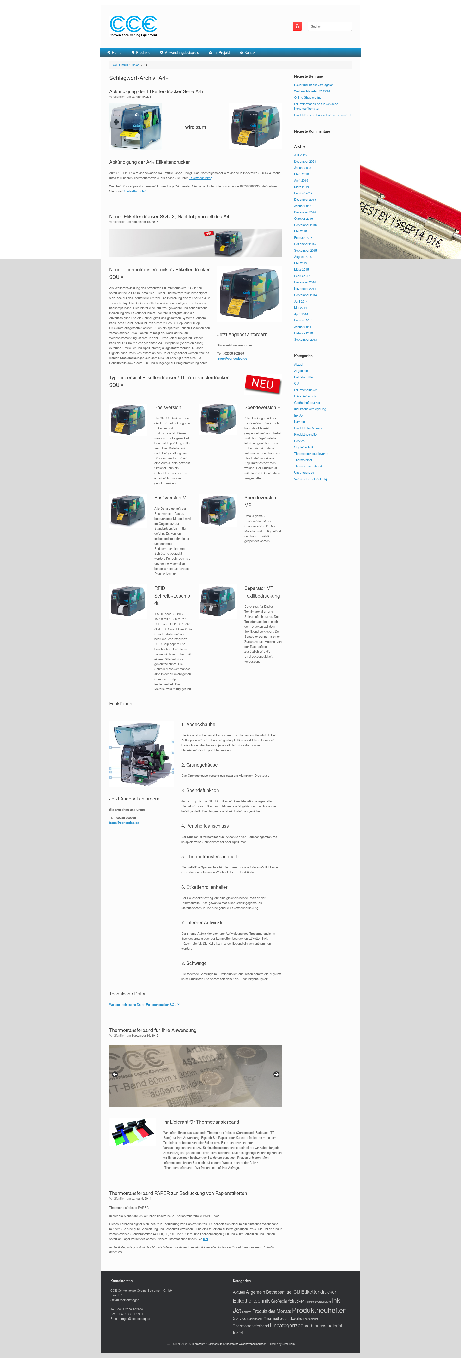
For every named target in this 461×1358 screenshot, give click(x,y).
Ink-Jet (298, 415)
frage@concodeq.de (232, 358)
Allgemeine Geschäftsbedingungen (245, 1344)
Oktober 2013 (303, 333)
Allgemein (301, 370)
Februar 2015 (303, 275)
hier (205, 1239)
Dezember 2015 (305, 244)
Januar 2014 (302, 326)
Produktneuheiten (306, 434)
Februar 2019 (303, 193)
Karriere (299, 421)
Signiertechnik (304, 447)
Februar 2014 (303, 320)
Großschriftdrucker (307, 402)
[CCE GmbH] (133, 26)
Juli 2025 (300, 154)
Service (299, 440)
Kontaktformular (134, 191)
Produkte (143, 52)
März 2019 (301, 186)
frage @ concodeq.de (135, 1318)
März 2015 (301, 269)
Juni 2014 (301, 301)
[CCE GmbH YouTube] (297, 26)
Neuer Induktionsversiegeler (313, 84)
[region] (195, 1076)
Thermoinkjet (303, 459)
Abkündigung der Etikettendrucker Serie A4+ (156, 91)
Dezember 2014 (305, 282)
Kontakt (250, 52)
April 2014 (301, 314)
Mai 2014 (300, 307)
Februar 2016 (303, 237)
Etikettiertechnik (305, 396)
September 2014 (305, 294)
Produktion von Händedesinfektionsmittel (322, 115)
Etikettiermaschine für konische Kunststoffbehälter (316, 106)
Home (116, 52)
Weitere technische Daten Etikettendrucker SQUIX (144, 1004)
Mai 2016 (300, 231)
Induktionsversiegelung (310, 408)
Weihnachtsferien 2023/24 (312, 91)
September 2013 (305, 339)
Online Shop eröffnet (308, 97)
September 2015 (305, 250)
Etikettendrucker (200, 178)
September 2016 (305, 225)
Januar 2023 (302, 167)
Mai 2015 (300, 263)
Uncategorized (304, 472)
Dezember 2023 (305, 161)
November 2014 (305, 288)
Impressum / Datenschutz (207, 1344)
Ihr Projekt (222, 52)
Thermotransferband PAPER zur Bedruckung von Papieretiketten (178, 1192)
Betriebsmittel (303, 377)
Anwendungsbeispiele (182, 52)
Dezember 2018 (305, 199)
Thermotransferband (308, 466)
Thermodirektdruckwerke (311, 453)
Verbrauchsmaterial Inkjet (311, 479)
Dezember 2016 (305, 212)
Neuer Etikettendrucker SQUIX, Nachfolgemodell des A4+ (170, 216)
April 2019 (301, 180)
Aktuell (299, 364)
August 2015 (303, 256)
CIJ (296, 383)
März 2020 (301, 174)
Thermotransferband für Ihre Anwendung (152, 1029)
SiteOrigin (288, 1344)
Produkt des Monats (308, 428)
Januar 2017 (302, 205)
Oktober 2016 (303, 218)
